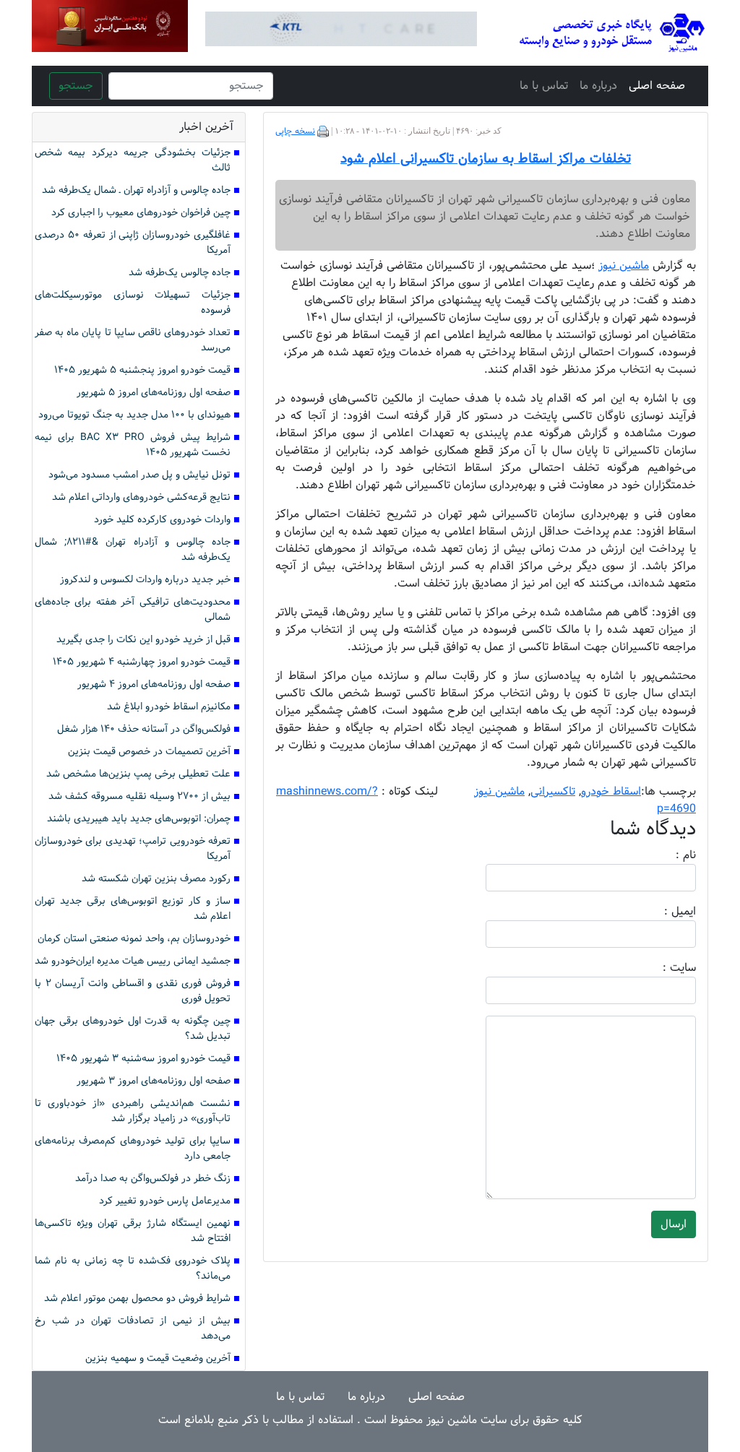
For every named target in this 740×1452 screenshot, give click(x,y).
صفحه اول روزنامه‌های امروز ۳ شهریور (154, 1081)
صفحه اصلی (657, 85)
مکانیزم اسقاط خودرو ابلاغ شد (169, 707)
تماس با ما (544, 85)
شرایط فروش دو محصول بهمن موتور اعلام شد (137, 1298)
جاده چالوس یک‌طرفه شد (180, 272)
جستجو (76, 85)
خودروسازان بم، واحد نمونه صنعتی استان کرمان (134, 938)
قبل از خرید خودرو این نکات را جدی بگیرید (143, 639)
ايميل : (662, 911)
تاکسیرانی (552, 791)
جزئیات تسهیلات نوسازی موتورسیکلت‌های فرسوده (133, 303)
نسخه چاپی (295, 131)
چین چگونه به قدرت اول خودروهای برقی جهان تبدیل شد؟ (133, 1029)
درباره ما (598, 85)
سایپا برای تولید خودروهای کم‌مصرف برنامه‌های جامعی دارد (133, 1148)
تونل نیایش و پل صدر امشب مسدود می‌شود (139, 475)
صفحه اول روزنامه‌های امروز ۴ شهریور (154, 684)
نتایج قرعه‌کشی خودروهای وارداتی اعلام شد (141, 497)
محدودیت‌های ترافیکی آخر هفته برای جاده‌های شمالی (133, 610)
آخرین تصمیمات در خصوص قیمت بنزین (149, 751)
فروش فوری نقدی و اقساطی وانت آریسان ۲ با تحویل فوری (133, 991)
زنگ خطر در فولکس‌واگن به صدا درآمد (153, 1178)
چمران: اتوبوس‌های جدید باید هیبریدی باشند (139, 819)
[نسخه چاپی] (323, 131)
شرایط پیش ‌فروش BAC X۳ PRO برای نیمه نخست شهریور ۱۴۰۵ (133, 445)
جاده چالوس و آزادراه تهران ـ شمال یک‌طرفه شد (136, 190)
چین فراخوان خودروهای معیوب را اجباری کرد (141, 212)
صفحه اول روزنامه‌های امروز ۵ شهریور (154, 392)
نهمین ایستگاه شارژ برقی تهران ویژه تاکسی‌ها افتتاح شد (133, 1231)
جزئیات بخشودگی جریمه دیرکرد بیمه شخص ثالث (133, 160)
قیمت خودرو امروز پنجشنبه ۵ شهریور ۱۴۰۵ (142, 370)
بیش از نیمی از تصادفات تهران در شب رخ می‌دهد (133, 1328)
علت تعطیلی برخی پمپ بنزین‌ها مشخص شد (138, 774)
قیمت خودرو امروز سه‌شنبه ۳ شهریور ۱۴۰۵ (143, 1058)
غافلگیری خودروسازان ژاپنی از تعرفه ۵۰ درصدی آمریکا (133, 243)
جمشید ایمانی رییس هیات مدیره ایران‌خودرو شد (133, 961)
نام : (664, 855)
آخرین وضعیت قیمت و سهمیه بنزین (158, 1358)
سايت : (663, 968)
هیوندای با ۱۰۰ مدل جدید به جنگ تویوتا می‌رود (134, 415)
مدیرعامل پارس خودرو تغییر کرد (165, 1201)
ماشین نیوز (499, 791)
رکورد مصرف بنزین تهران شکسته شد (156, 878)
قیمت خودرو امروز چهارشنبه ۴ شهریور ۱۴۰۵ (142, 662)
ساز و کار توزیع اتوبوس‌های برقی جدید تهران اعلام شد (133, 909)
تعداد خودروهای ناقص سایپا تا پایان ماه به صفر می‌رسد (133, 340)
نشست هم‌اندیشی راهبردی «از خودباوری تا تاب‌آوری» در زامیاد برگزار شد (133, 1111)
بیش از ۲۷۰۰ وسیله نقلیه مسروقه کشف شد (139, 796)
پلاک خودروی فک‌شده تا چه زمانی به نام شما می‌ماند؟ (133, 1268)
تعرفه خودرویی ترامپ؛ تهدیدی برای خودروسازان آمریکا (133, 849)
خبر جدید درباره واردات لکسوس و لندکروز (145, 579)
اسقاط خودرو (611, 791)
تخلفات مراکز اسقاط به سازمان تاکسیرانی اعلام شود (485, 158)
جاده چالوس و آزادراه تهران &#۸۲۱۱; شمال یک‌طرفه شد (133, 550)
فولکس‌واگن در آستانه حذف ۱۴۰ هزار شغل (144, 729)
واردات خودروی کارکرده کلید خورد (162, 519)
